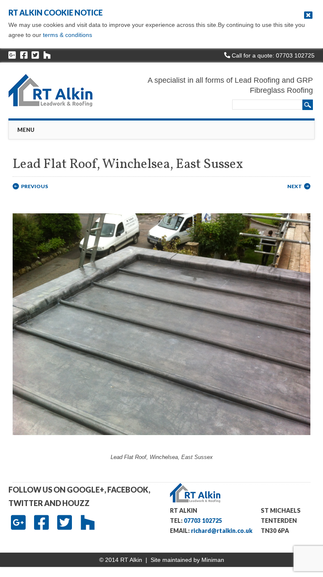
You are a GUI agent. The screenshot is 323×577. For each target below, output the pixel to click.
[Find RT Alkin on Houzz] (47, 55)
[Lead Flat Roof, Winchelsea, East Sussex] (161, 442)
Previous (34, 186)
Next (294, 186)
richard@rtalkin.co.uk (221, 530)
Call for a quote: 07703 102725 (272, 55)
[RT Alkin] (61, 90)
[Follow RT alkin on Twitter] (35, 55)
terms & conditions (67, 34)
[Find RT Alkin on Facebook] (24, 55)
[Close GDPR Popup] (308, 15)
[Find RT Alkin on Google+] (12, 55)
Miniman (212, 559)
